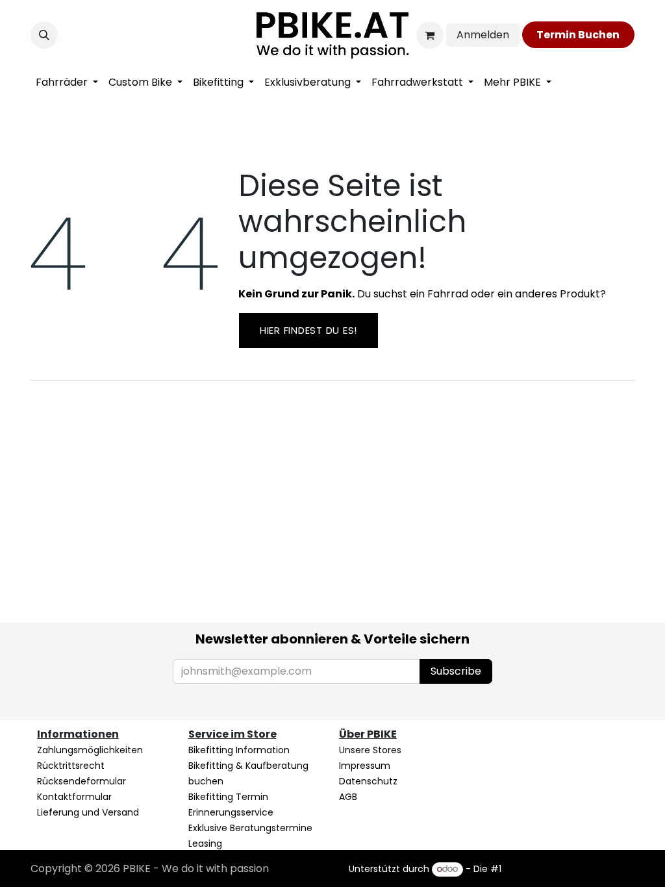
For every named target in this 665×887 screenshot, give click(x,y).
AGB (348, 796)
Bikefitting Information (239, 749)
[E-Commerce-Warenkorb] (430, 35)
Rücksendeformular (81, 781)
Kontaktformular (74, 796)
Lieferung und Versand (88, 812)
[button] (44, 35)
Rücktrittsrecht (71, 765)
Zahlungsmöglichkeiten (90, 749)
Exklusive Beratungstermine (250, 827)
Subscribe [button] (456, 671)
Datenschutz (368, 781)
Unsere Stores (370, 749)
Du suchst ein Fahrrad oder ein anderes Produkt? (422, 293)
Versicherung (218, 859)
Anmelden (483, 34)
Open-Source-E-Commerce (569, 868)
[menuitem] (67, 82)
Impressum (364, 765)
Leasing (205, 843)
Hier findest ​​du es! (308, 330)
